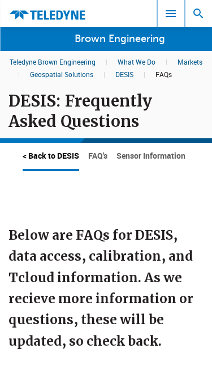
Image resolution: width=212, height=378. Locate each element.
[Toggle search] (198, 13)
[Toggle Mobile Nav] (171, 13)
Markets (190, 61)
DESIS (124, 74)
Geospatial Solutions (61, 74)
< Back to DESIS (51, 155)
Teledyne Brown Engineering (53, 61)
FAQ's (97, 155)
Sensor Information (150, 155)
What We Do (136, 61)
